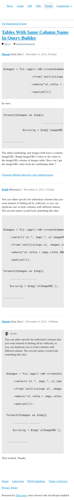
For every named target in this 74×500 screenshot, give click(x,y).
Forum (48, 5)
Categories (18, 481)
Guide (20, 5)
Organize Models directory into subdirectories (27, 174)
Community (63, 5)
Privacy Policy (10, 487)
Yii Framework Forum (14, 23)
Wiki (38, 5)
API (30, 5)
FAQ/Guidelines (36, 481)
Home (5, 481)
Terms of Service (58, 481)
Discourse (21, 495)
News (10, 5)
